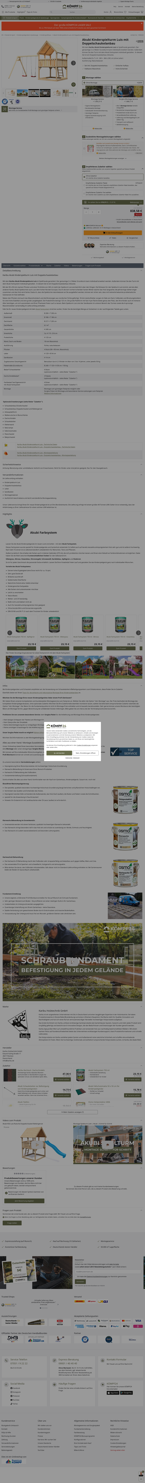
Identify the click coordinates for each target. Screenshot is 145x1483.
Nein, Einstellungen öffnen (86, 753)
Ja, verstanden (59, 753)
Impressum (76, 758)
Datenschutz (68, 758)
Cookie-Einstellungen (84, 745)
